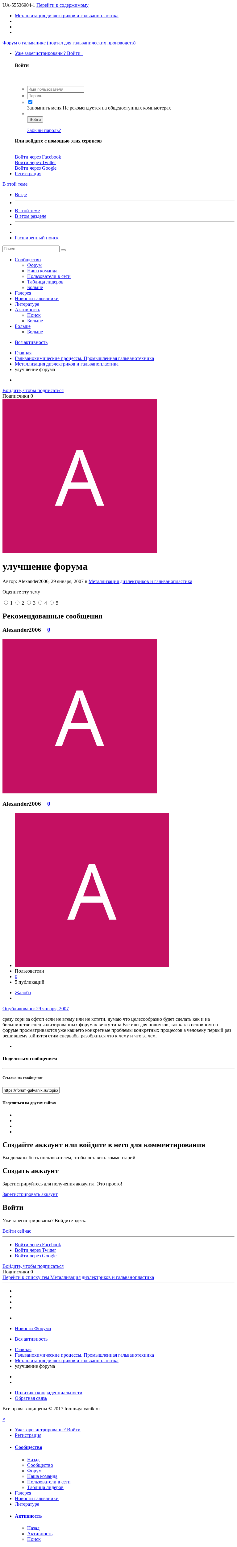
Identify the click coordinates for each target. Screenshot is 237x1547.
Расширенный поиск (37, 237)
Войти (35, 119)
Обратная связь (31, 1398)
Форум (34, 265)
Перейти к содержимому (62, 5)
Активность (27, 309)
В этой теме (27, 210)
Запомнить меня (45, 107)
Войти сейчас (16, 1231)
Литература (27, 304)
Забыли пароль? (44, 130)
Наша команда (42, 270)
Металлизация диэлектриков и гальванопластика (140, 581)
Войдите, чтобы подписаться (33, 390)
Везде (21, 194)
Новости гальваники (37, 298)
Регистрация (28, 173)
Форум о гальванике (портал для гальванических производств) (68, 42)
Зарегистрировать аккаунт (30, 1194)
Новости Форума (33, 1328)
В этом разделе (30, 216)
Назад (33, 1459)
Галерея (23, 293)
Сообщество (28, 259)
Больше (35, 287)
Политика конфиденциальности (48, 1392)
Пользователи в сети (49, 276)
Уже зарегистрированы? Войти (49, 53)
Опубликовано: (35, 1008)
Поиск (34, 315)
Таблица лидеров (45, 281)
